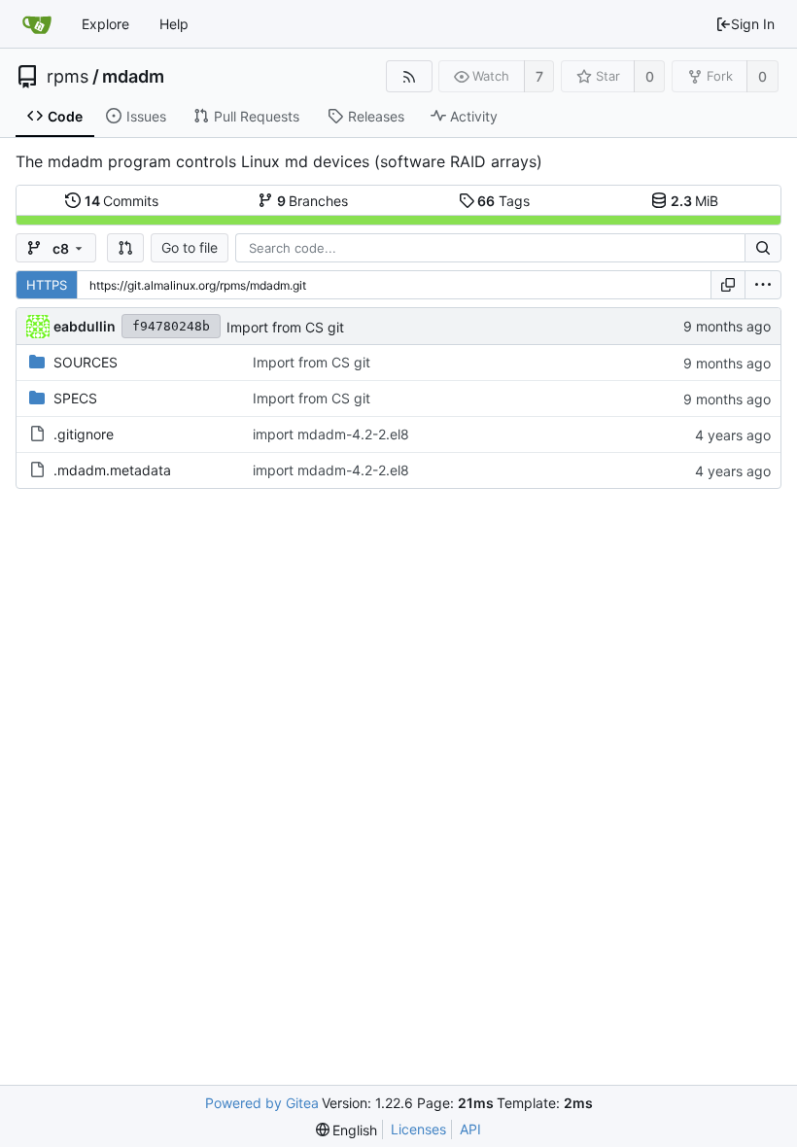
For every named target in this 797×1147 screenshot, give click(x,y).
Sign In (753, 24)
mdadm (133, 77)
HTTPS (46, 285)
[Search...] (763, 247)
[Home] (37, 24)
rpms (67, 77)
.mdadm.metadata (112, 470)
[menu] (763, 284)
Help (174, 24)
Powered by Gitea (262, 1103)
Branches (313, 200)
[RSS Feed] (409, 76)
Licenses (418, 1129)
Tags (503, 200)
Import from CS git (285, 327)
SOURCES (85, 362)
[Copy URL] (727, 284)
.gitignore (83, 434)
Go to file (189, 247)
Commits (122, 200)
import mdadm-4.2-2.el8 (331, 434)
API (470, 1129)
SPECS (75, 398)
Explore (105, 24)
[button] (125, 247)
